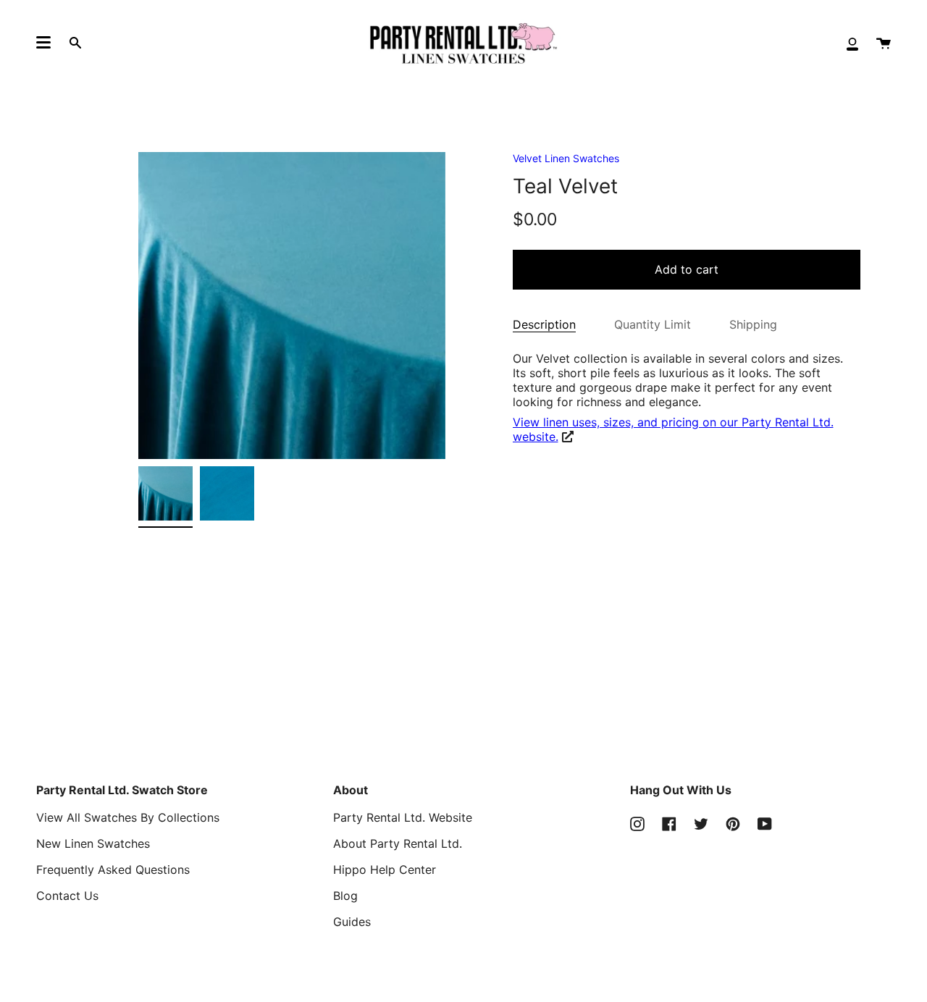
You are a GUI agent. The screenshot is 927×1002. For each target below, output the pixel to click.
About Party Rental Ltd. (397, 843)
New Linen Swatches (93, 843)
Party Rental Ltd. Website (402, 817)
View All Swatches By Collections (127, 817)
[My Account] (852, 43)
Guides (352, 921)
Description (544, 324)
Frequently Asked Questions (113, 869)
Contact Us (67, 895)
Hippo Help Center (384, 869)
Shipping (753, 324)
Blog (345, 895)
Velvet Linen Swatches (566, 158)
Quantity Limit (652, 324)
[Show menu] (43, 42)
